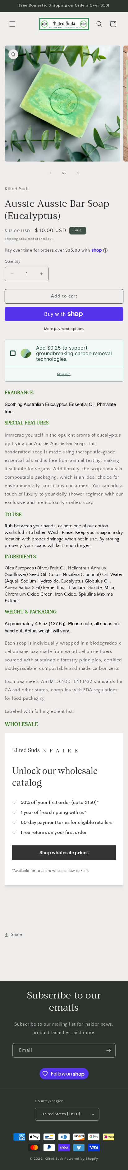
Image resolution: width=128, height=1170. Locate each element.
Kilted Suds (54, 1159)
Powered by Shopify (81, 1159)
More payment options (64, 329)
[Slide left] (50, 173)
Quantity (13, 261)
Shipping (11, 239)
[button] (12, 24)
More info (64, 374)
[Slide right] (78, 173)
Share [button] (17, 934)
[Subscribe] (108, 1050)
